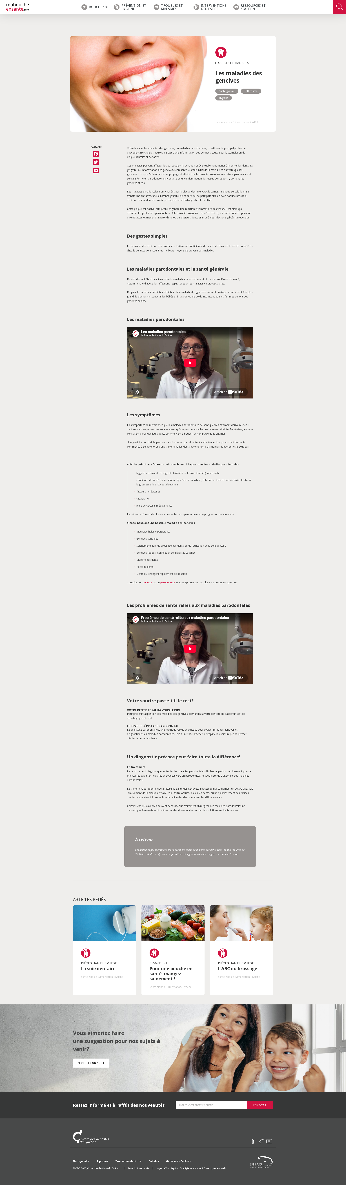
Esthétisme (251, 91)
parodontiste (167, 582)
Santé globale (227, 91)
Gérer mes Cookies (178, 1161)
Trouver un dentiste (128, 1161)
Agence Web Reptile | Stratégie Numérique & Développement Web (191, 1168)
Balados (154, 1161)
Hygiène (223, 98)
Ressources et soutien (253, 7)
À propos (102, 1161)
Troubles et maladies (172, 7)
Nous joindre (81, 1161)
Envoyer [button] (260, 1105)
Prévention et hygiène (133, 7)
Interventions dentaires (214, 7)
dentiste (147, 582)
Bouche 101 (98, 7)
